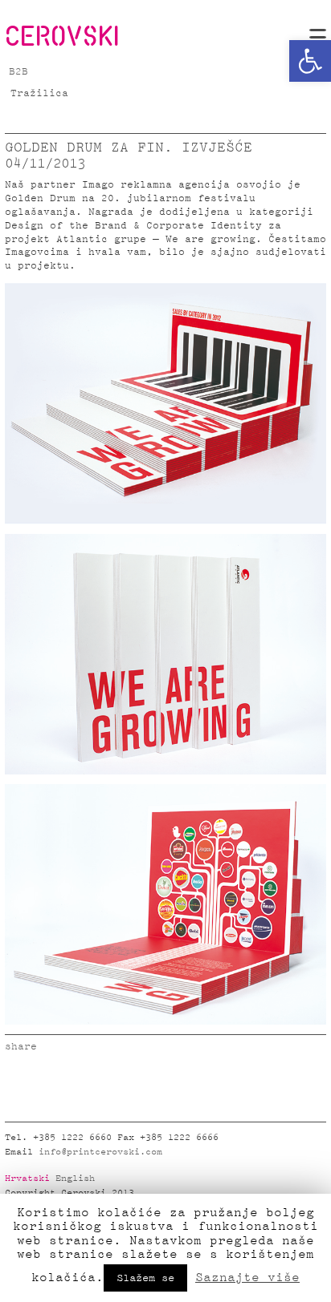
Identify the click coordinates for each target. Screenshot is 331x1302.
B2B (18, 72)
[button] (310, 61)
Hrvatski (27, 1178)
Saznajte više (247, 1277)
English (75, 1178)
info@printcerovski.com (100, 1152)
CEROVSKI (62, 35)
